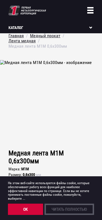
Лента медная (22, 40)
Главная (16, 35)
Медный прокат (45, 35)
